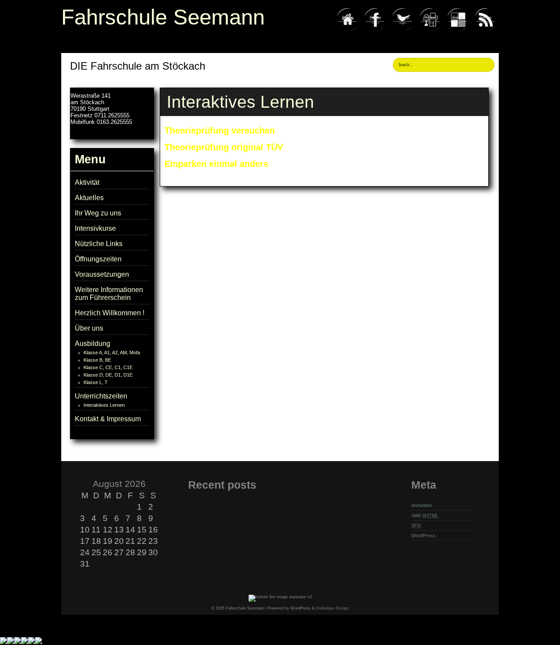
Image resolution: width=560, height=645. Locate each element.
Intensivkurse (95, 228)
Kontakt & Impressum (108, 419)
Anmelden (421, 505)
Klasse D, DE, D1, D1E (108, 374)
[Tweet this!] (403, 31)
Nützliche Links (98, 243)
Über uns (89, 328)
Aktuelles (89, 197)
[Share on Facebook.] (375, 31)
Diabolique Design (332, 608)
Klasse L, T (96, 382)
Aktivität (87, 182)
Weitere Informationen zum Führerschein (109, 293)
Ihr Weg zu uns (98, 213)
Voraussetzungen (102, 274)
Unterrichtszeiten (101, 396)
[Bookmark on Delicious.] (458, 31)
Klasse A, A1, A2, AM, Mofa (112, 352)
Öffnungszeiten (98, 259)
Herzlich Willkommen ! (109, 313)
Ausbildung (92, 343)
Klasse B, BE (97, 360)
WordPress (423, 535)
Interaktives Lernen (104, 405)
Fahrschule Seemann (163, 17)
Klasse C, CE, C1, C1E (108, 367)
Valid (424, 515)
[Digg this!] (430, 31)
